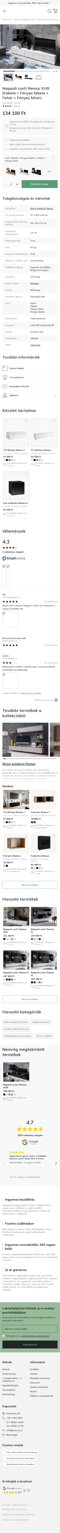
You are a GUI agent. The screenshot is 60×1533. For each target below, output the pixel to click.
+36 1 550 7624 (14, 1417)
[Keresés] (50, 11)
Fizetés (33, 1373)
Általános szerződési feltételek (18, 1514)
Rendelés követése (40, 1378)
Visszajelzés (8, 1389)
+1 (15, 460)
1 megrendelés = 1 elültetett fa (12, 1379)
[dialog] (32, 126)
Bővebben (7, 786)
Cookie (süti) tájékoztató (15, 1519)
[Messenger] (55, 1504)
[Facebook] (38, 1504)
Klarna (33, 1391)
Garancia (35, 1382)
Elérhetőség (8, 1394)
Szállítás (34, 1369)
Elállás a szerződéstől (41, 1395)
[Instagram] (44, 1504)
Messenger (12, 1434)
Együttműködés (10, 1385)
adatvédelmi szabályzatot (35, 1336)
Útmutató (35, 345)
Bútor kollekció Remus (41, 208)
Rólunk (5, 1369)
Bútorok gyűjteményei (25, 19)
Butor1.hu (7, 19)
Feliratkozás (30, 1344)
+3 (15, 939)
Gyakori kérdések (39, 1387)
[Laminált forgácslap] (53, 325)
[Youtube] (49, 1504)
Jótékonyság (9, 1373)
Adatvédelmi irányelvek (14, 1509)
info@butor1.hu (14, 1430)
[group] (30, 1156)
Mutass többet (30, 885)
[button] (30, 3)
